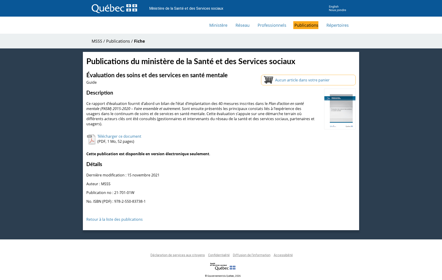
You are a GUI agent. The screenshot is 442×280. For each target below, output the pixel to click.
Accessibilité (283, 255)
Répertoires (337, 25)
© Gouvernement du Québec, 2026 (223, 276)
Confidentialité (219, 255)
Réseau (243, 25)
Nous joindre (337, 10)
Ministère (218, 25)
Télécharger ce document (119, 136)
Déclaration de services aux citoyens (178, 255)
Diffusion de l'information (251, 255)
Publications (306, 25)
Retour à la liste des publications (114, 219)
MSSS (97, 41)
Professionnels (272, 25)
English (334, 6)
